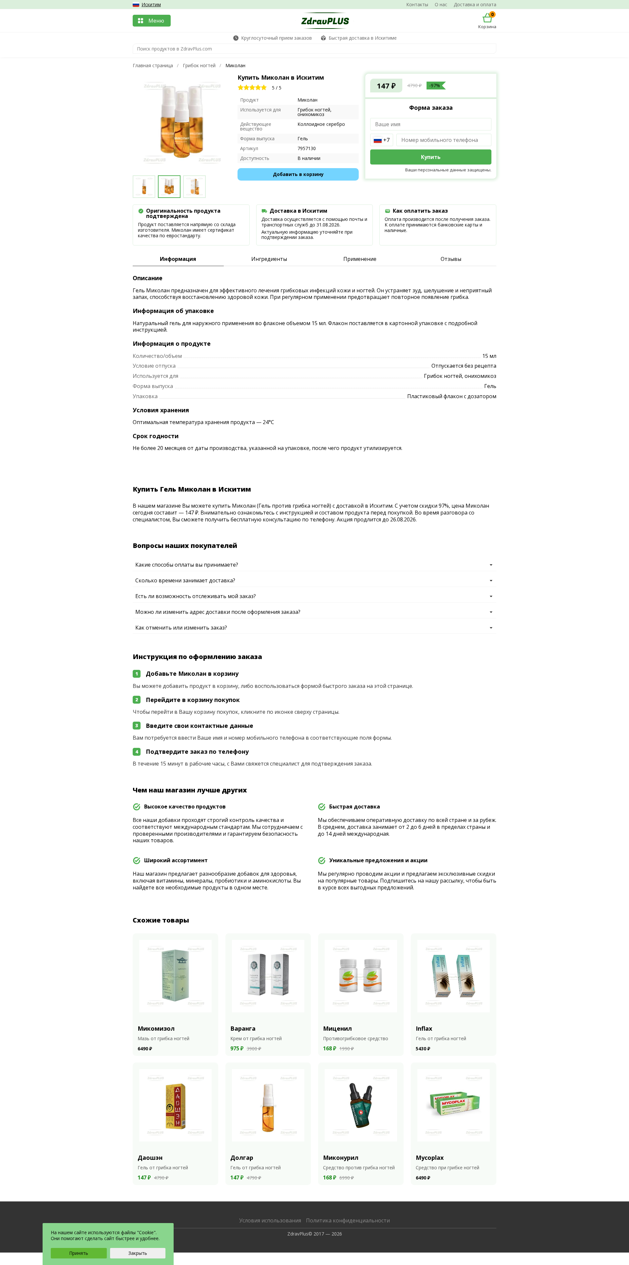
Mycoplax (430, 1157)
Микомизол (156, 1028)
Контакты (417, 4)
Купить (431, 157)
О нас (441, 4)
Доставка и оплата (475, 4)
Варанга (243, 1028)
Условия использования (270, 1220)
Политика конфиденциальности (348, 1220)
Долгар (241, 1157)
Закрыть (137, 1253)
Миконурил (340, 1157)
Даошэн (150, 1157)
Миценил (337, 1028)
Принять (78, 1253)
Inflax (424, 1028)
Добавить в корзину (298, 174)
